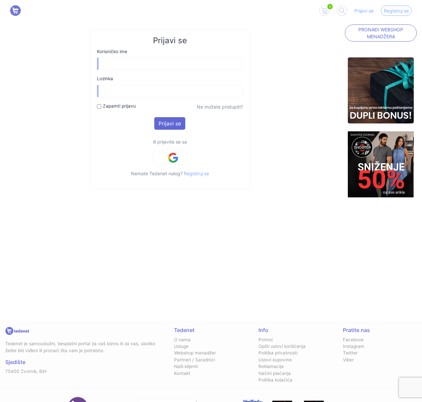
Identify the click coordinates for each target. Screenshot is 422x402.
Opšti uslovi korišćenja (282, 346)
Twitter (350, 352)
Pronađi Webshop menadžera (380, 33)
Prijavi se (364, 11)
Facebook (353, 339)
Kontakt (182, 373)
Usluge (181, 346)
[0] (324, 12)
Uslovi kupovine (275, 359)
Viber (348, 359)
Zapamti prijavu (119, 106)
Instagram (353, 346)
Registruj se (396, 11)
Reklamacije (271, 366)
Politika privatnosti (277, 352)
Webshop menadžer (195, 352)
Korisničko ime (112, 51)
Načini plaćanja (274, 373)
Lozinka (105, 78)
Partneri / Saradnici (194, 359)
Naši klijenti (186, 366)
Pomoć (265, 339)
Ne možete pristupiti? (220, 107)
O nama (182, 339)
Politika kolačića (275, 380)
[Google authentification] (170, 158)
